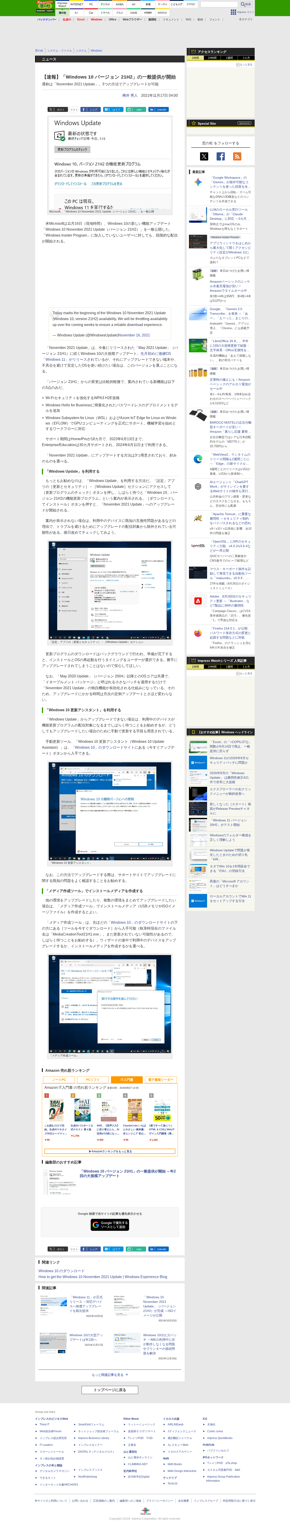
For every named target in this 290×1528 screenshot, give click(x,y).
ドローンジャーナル (52, 1451)
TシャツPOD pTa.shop (222, 1463)
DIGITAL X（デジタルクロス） (96, 1451)
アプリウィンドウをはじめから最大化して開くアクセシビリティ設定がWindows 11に (230, 247)
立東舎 (132, 1445)
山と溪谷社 (130, 1451)
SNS (188, 19)
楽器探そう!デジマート (142, 1431)
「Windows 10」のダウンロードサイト (103, 747)
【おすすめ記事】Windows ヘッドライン (225, 732)
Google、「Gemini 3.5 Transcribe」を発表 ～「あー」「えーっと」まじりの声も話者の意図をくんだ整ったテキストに (230, 318)
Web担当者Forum (50, 1431)
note (139, 109)
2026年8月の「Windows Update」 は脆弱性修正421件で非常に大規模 (229, 777)
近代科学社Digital (139, 1476)
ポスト (61, 109)
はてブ (116, 109)
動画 (200, 19)
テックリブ (170, 1477)
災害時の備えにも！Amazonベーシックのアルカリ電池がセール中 (230, 384)
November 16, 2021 (134, 335)
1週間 (229, 57)
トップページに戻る (110, 1390)
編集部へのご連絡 (130, 1500)
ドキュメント (171, 19)
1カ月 (246, 57)
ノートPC (59, 1079)
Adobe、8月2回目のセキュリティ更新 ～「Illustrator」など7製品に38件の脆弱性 (230, 601)
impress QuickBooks (219, 1438)
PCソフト (93, 1079)
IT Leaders (46, 1445)
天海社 (211, 1424)
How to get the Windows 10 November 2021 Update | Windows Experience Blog (103, 1277)
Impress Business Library (93, 1438)
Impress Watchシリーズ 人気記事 (222, 660)
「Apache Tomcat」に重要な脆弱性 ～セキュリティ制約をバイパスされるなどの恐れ (230, 518)
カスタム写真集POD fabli (223, 1469)
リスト (74, 109)
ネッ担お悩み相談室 (52, 1458)
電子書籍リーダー (161, 1079)
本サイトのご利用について (51, 1500)
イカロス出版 (171, 1418)
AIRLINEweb (176, 1424)
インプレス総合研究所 (53, 1438)
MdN (166, 1458)
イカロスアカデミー (180, 1451)
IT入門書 (127, 1079)
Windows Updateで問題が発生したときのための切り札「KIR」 (230, 854)
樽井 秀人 (130, 95)
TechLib (172, 1483)
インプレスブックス (90, 1469)
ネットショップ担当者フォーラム (98, 1431)
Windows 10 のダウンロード (62, 1271)
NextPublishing (87, 1476)
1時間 (195, 57)
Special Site (207, 123)
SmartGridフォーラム (91, 1424)
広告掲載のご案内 (104, 1500)
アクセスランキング (212, 52)
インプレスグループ (206, 1500)
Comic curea (215, 1431)
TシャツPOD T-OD (140, 1438)
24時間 (212, 57)
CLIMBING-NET (137, 1464)
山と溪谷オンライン (140, 1457)
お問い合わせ (80, 1500)
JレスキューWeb (178, 1445)
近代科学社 (130, 1471)
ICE (205, 1418)
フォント (214, 19)
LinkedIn (161, 109)
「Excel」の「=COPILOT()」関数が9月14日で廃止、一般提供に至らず (230, 746)
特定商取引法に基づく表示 (239, 1500)
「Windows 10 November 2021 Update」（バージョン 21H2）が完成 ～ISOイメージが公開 (159, 1306)
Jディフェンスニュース (182, 1431)
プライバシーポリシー (159, 1500)
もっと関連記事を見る (107, 1375)
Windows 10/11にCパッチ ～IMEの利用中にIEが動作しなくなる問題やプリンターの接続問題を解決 (160, 1344)
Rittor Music (131, 1418)
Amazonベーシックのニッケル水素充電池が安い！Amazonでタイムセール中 (230, 286)
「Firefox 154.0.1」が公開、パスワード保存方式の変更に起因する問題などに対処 (230, 633)
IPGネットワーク (213, 1457)
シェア (93, 109)
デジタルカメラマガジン (55, 1471)
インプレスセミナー (90, 1445)
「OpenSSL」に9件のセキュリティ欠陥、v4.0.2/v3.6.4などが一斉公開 (230, 546)
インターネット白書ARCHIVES (59, 1484)
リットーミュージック (141, 1424)
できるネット (48, 1477)
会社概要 (183, 1500)
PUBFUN (208, 1445)
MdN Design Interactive (182, 1471)
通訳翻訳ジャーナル (180, 1438)
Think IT (44, 1424)
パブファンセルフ (218, 1450)
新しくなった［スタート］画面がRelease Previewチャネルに (230, 808)
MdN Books (175, 1464)
